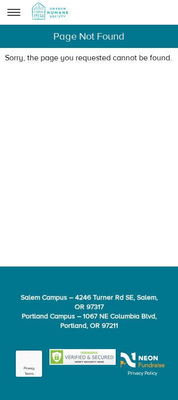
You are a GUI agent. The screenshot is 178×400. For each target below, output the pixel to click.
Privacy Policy (142, 373)
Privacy (29, 368)
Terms (29, 374)
